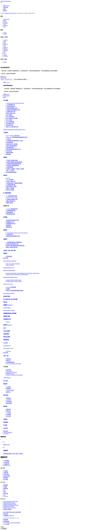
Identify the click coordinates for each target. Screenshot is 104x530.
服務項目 (8, 358)
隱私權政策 (6, 521)
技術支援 (5, 352)
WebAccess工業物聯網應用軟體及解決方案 (16, 137)
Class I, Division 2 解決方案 (12, 135)
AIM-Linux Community (11, 372)
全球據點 (8, 414)
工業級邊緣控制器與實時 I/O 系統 (14, 140)
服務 (4, 328)
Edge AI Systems (10, 265)
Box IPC (8, 178)
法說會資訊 (9, 401)
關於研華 (5, 380)
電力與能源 (9, 150)
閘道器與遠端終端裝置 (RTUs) (13, 149)
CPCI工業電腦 (9, 179)
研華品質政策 (6, 339)
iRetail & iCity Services (8, 284)
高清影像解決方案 (7, 319)
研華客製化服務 (6, 316)
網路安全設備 (9, 202)
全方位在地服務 (6, 331)
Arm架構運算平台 (10, 104)
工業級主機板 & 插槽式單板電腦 (14, 183)
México (5, 21)
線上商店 (5, 431)
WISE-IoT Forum (10, 373)
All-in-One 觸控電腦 (11, 287)
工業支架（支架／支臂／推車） (9, 250)
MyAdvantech (6, 95)
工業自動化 (5, 132)
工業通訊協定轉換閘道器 (12, 165)
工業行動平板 (9, 234)
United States (6, 19)
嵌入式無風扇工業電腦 (12, 118)
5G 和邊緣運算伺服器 (11, 196)
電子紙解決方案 (10, 123)
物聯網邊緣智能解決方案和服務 (9, 313)
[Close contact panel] (1, 439)
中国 (4, 41)
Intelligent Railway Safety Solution (14, 281)
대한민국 (5, 47)
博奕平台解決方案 (10, 113)
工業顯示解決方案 (10, 111)
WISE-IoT (8, 351)
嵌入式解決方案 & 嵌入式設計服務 (10, 299)
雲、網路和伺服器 (7, 192)
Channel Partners (7, 345)
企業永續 (5, 419)
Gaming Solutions (7, 307)
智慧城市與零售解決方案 (12, 244)
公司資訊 (8, 387)
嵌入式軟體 (9, 115)
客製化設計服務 (6, 336)
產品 (4, 97)
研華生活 (8, 411)
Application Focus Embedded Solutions (15, 103)
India (4, 43)
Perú (4, 26)
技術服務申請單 (10, 362)
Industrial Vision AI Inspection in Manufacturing (17, 274)
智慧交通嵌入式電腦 (11, 186)
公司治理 (8, 399)
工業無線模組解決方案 (12, 108)
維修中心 (8, 360)
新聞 (4, 491)
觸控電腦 (8, 154)
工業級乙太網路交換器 (12, 160)
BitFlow (8, 321)
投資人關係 (5, 395)
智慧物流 (5, 230)
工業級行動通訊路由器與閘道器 (14, 162)
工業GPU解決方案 (10, 181)
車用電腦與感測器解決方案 (13, 236)
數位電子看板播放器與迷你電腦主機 (15, 245)
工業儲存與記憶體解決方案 (13, 109)
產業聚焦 (5, 488)
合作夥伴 (5, 342)
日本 (4, 45)
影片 (4, 490)
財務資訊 (8, 398)
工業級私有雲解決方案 (12, 199)
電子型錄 (5, 493)
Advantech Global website (10, 13)
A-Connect (5, 433)
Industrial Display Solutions (9, 310)
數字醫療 (5, 217)
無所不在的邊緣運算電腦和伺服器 (14, 290)
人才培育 (8, 412)
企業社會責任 (6, 476)
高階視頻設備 (9, 212)
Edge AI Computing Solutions (13, 263)
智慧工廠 (5, 302)
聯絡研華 (5, 428)
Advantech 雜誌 (10, 390)
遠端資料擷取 (9, 152)
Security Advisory (7, 377)
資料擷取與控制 (10, 147)
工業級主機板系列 (10, 106)
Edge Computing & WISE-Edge (9, 260)
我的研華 (5, 7)
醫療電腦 (8, 225)
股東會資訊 (9, 403)
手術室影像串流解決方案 (12, 220)
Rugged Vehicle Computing (8, 293)
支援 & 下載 (5, 355)
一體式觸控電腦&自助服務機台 (14, 242)
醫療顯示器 (9, 227)
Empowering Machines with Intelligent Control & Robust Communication (22, 273)
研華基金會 (5, 422)
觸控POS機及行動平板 (11, 247)
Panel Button (3, 77)
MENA (5, 62)
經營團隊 (8, 388)
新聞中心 (8, 392)
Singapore (5, 50)
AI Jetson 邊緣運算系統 (12, 209)
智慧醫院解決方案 (10, 223)
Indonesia (5, 44)
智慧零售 (5, 239)
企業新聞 (5, 472)
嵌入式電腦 (5, 100)
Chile (4, 24)
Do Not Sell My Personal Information (11, 522)
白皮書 (5, 486)
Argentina (5, 23)
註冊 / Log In (6, 82)
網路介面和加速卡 (10, 201)
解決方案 (5, 258)
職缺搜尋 (5, 477)
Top (2, 526)
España (5, 34)
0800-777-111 (8, 465)
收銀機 (8, 288)
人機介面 (8, 139)
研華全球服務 (6, 333)
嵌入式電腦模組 (10, 121)
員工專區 (5, 425)
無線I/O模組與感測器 (11, 145)
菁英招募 (5, 406)
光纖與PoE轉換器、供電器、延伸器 (15, 168)
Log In (8, 5)
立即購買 (7, 460)
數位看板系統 (9, 125)
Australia (5, 40)
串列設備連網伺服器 (11, 172)
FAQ (4, 494)
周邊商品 (5, 253)
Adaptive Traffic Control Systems (13, 280)
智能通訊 (5, 157)
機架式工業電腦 (10, 189)
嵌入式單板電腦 (10, 116)
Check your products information (13, 363)
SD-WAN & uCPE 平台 (11, 197)
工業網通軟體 (9, 167)
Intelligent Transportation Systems (10, 277)
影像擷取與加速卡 (10, 214)
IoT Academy (9, 371)
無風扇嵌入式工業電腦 (12, 144)
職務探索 (8, 409)
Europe (5, 32)
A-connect (5, 496)
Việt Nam (5, 56)
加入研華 (8, 416)
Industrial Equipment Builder (9, 270)
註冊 (4, 5)
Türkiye (5, 54)
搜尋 (4, 9)
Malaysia (5, 48)
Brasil (4, 20)
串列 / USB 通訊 (10, 170)
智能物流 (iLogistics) (7, 324)
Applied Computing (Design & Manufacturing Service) (14, 129)
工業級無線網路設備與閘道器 (13, 163)
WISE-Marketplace (7, 432)
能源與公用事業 (6, 296)
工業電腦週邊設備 (10, 184)
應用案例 (5, 485)
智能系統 (5, 175)
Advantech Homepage (6, 1)
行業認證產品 (9, 142)
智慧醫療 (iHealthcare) (8, 305)
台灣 (6, 10)
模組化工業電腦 (10, 188)
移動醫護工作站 (10, 222)
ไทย (4, 53)
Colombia (5, 25)
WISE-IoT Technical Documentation (14, 375)
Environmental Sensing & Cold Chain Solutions (17, 232)
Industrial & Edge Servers (8, 267)
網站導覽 (5, 519)
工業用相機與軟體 (10, 210)
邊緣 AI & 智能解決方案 (12, 126)
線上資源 (8, 369)
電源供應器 (9, 256)
